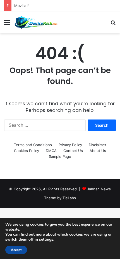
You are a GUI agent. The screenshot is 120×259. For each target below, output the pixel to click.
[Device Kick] (36, 22)
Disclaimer (97, 145)
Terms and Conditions (33, 145)
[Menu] (7, 24)
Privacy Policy (70, 145)
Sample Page (60, 156)
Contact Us (73, 150)
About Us (98, 150)
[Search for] (113, 24)
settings (46, 239)
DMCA (51, 150)
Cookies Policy (26, 150)
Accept (16, 250)
